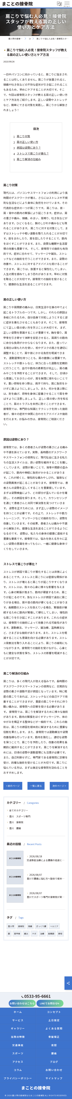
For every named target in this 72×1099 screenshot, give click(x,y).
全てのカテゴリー (18, 810)
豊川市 (11, 926)
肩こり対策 (23, 136)
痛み (26, 933)
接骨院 (21, 926)
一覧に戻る (36, 785)
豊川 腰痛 (15, 828)
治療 (42, 933)
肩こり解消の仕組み (29, 159)
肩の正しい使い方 (27, 142)
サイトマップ (54, 1078)
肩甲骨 (17, 933)
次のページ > (59, 785)
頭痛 (30, 926)
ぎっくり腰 (41, 926)
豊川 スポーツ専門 (19, 816)
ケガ (34, 933)
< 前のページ (13, 785)
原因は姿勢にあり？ (29, 148)
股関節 (51, 933)
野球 (60, 933)
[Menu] (67, 3)
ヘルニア (54, 926)
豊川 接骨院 (16, 822)
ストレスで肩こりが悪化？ (33, 153)
